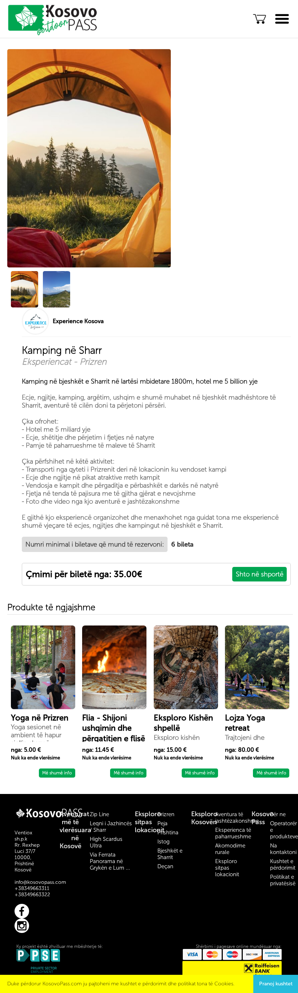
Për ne (278, 814)
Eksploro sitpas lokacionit (149, 822)
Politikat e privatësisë (282, 880)
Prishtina (167, 832)
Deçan (165, 866)
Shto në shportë (259, 574)
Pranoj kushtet (276, 984)
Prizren (165, 814)
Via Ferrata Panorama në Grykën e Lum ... (110, 861)
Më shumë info (57, 772)
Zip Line (99, 814)
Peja (162, 823)
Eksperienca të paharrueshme (233, 833)
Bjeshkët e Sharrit (169, 854)
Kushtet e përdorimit (282, 864)
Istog (163, 841)
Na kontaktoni (283, 848)
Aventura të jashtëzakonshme (237, 817)
